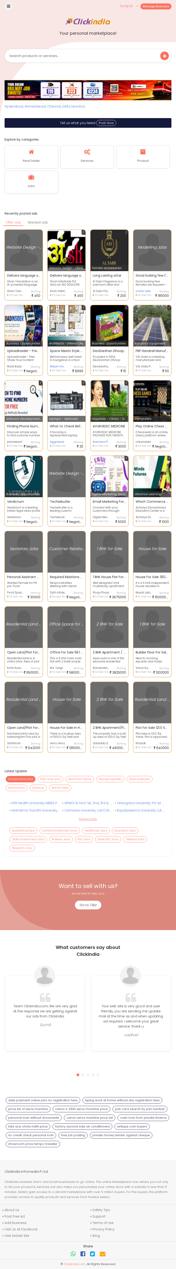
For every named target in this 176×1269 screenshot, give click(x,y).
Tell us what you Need (87, 123)
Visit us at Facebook (21, 1229)
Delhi (66, 106)
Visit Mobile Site (17, 1235)
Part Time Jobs (50, 779)
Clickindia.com (74, 1264)
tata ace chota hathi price (28, 1126)
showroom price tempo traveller (33, 1144)
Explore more (88, 819)
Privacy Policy (104, 1229)
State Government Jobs (28, 839)
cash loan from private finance (143, 1118)
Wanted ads (38, 222)
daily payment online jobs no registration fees (43, 1100)
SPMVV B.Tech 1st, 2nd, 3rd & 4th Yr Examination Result (88, 803)
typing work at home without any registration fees (122, 1100)
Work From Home (79, 779)
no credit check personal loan (31, 1135)
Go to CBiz (88, 905)
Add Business (16, 1223)
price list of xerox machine (28, 1109)
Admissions (16, 788)
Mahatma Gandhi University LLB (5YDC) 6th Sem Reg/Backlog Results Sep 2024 (35, 810)
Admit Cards (60, 788)
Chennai (54, 106)
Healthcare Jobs (96, 830)
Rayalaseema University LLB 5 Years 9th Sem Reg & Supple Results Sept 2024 (140, 810)
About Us (12, 1210)
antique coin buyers (132, 1126)
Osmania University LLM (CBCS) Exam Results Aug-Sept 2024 (88, 810)
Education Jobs (125, 830)
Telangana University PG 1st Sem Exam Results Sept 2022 (140, 803)
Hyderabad (14, 106)
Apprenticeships (23, 830)
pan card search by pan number (140, 1109)
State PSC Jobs (108, 839)
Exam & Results (139, 779)
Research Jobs (22, 848)
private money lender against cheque (121, 1135)
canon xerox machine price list (89, 1118)
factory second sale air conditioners (82, 1126)
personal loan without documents (33, 1118)
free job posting (73, 1135)
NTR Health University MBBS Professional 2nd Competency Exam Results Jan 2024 (35, 803)
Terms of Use (103, 1223)
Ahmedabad (35, 106)
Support (99, 1216)
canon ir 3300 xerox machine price (81, 1109)
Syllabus (38, 788)
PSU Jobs (83, 839)
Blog (96, 1235)
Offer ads (13, 222)
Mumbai (78, 106)
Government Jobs (20, 779)
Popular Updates (110, 779)
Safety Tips (101, 1210)
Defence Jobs (135, 839)
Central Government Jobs (59, 830)
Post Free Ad (15, 1216)
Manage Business (156, 6)
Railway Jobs (61, 839)
